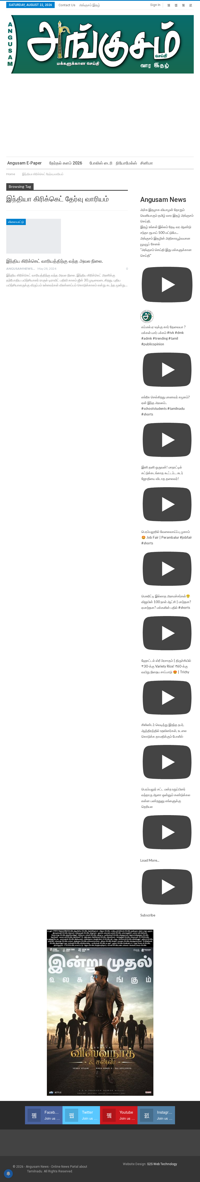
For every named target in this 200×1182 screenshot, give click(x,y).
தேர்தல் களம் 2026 (65, 163)
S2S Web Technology (162, 1164)
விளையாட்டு (16, 222)
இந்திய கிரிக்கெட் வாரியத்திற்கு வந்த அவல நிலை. (54, 261)
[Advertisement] (100, 112)
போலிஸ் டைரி (101, 163)
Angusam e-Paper (24, 163)
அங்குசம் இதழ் (89, 5)
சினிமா (146, 163)
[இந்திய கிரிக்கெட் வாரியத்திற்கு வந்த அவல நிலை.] (33, 236)
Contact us (67, 5)
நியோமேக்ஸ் (126, 163)
